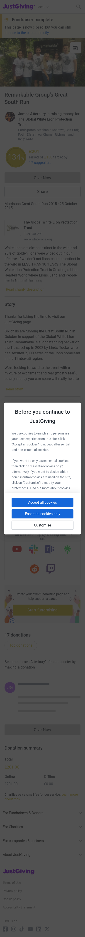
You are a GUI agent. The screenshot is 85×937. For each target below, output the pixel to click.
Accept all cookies (42, 502)
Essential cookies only (42, 514)
